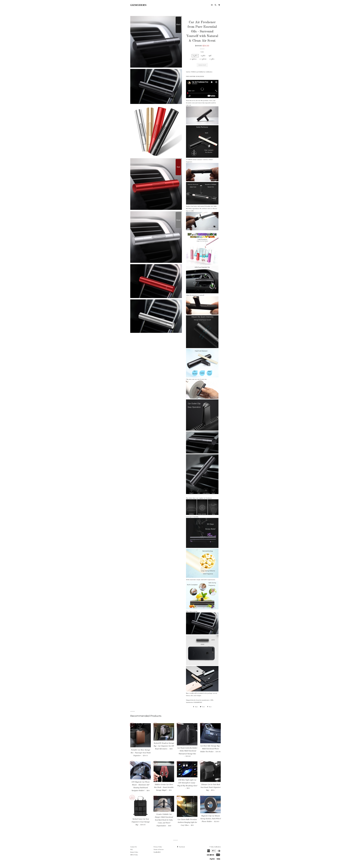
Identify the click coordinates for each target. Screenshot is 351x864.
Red (210, 55)
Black (195, 55)
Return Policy (134, 852)
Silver (203, 55)
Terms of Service (159, 849)
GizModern (217, 847)
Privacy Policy (158, 847)
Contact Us (133, 847)
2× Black (193, 59)
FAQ (131, 849)
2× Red (212, 59)
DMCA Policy (134, 855)
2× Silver (203, 59)
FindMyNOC (157, 852)
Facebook (182, 847)
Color (202, 52)
